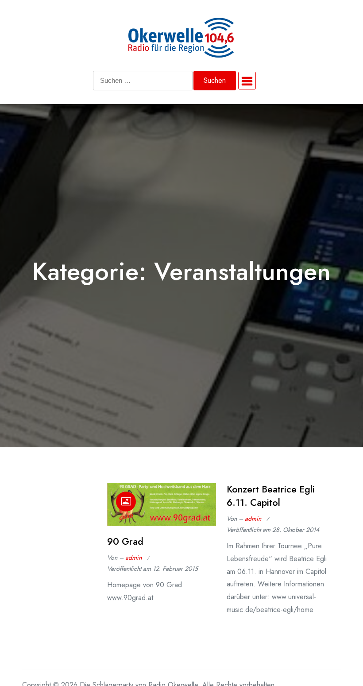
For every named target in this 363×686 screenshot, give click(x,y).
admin (133, 557)
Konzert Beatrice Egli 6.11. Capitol (271, 495)
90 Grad (125, 541)
